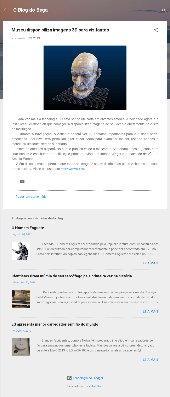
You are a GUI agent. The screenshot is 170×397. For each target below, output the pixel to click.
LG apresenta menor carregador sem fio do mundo (55, 324)
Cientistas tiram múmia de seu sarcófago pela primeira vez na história (72, 276)
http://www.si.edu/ (73, 169)
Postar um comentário (31, 196)
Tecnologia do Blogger (87, 378)
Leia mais (150, 263)
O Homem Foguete (28, 228)
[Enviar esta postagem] (22, 183)
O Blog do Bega (30, 10)
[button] (155, 30)
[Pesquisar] (164, 11)
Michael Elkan (96, 386)
